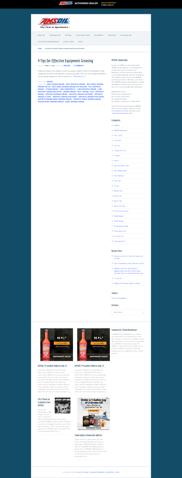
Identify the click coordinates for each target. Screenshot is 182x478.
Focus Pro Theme (82, 472)
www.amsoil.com (117, 111)
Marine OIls (118, 191)
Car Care (117, 146)
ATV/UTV (117, 140)
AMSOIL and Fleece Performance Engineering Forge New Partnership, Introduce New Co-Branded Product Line (128, 271)
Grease (50, 82)
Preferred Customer (121, 211)
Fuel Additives (119, 176)
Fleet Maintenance (120, 171)
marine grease (69, 92)
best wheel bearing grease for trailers (69, 87)
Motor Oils (118, 201)
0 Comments (79, 66)
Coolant (117, 156)
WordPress (110, 472)
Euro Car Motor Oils (121, 166)
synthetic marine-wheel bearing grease (55, 99)
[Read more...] (79, 76)
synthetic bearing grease (56, 94)
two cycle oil (118, 236)
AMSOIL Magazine (120, 130)
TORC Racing (118, 221)
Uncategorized (119, 241)
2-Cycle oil (118, 278)
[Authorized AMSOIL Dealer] (79, 3)
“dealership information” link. (122, 113)
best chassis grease (55, 84)
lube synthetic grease (86, 89)
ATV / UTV (118, 135)
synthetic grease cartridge (81, 94)
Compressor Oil (119, 150)
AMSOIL (117, 125)
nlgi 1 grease (83, 92)
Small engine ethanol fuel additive (88, 435)
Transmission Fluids (121, 226)
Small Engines (119, 216)
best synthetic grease (75, 84)
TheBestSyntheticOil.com (91, 23)
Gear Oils (117, 181)
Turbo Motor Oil (120, 231)
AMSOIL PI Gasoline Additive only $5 (127, 283)
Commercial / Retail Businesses (124, 329)
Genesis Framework (98, 472)
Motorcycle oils (119, 206)
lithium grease (52, 89)
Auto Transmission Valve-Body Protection (129, 263)
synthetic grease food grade (91, 97)
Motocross (118, 196)
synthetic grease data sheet (65, 97)
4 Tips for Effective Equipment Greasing (65, 60)
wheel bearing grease (74, 102)
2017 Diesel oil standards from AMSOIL (44, 402)
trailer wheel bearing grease (51, 102)
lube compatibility (68, 89)
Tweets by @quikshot (119, 298)
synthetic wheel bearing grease (87, 99)
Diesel (116, 161)
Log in (117, 472)
